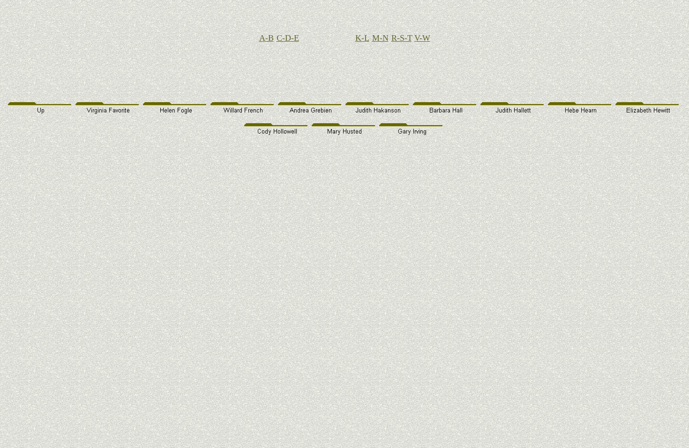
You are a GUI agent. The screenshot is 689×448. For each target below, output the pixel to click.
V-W (422, 38)
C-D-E (288, 38)
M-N (380, 38)
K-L (362, 38)
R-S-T (401, 38)
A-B (266, 38)
